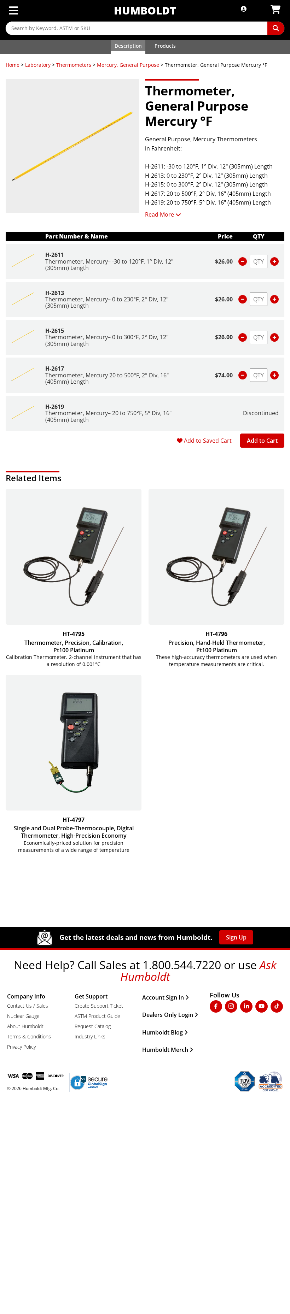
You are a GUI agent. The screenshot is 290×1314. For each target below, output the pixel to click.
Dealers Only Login (167, 1015)
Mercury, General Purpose (128, 64)
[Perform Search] (275, 28)
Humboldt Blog (162, 1032)
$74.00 (224, 375)
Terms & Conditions (29, 1036)
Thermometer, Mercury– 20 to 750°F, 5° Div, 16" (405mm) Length (108, 416)
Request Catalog (93, 1026)
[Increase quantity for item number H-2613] (274, 299)
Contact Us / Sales (27, 1005)
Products (165, 45)
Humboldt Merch (165, 1050)
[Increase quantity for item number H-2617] (274, 375)
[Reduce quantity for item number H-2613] (242, 299)
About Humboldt (25, 1026)
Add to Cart (262, 440)
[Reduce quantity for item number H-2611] (242, 261)
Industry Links (90, 1036)
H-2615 (54, 331)
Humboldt (145, 10)
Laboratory (38, 64)
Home (12, 64)
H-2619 (54, 407)
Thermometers (73, 64)
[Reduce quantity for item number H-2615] (242, 337)
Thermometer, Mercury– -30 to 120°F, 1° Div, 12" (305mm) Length (109, 265)
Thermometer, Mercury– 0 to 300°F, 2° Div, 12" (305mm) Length (106, 340)
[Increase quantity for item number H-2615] (274, 337)
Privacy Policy (21, 1046)
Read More (159, 214)
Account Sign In (163, 997)
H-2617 (54, 368)
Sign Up (236, 937)
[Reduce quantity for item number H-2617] (242, 375)
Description (128, 45)
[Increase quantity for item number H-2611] (274, 261)
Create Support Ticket (99, 1005)
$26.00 (224, 261)
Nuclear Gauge (23, 1016)
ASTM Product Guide (97, 1016)
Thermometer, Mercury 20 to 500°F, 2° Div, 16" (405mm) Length (107, 378)
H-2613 (54, 293)
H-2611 (54, 255)
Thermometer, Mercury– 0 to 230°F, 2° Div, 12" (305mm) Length (106, 302)
